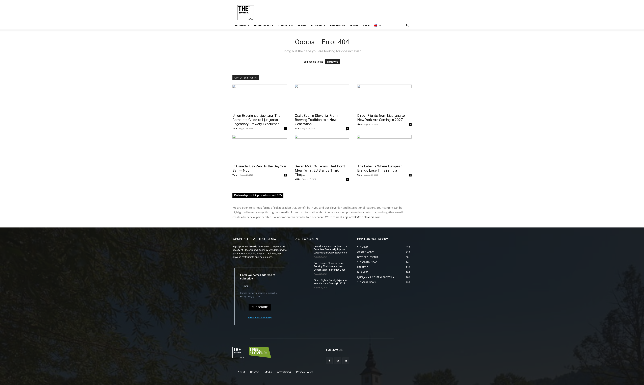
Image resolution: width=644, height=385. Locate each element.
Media (268, 372)
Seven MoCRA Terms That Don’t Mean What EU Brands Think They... (320, 170)
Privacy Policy (304, 372)
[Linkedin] (345, 360)
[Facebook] (329, 360)
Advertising (284, 372)
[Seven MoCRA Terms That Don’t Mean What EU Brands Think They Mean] (322, 148)
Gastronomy (262, 25)
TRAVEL (354, 25)
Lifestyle (284, 25)
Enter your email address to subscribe (257, 277)
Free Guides (337, 25)
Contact (254, 372)
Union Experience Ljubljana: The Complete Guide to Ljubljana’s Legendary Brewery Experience (256, 120)
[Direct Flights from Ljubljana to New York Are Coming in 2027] (384, 98)
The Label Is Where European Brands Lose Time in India (379, 168)
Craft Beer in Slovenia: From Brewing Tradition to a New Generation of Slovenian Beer (329, 266)
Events (302, 25)
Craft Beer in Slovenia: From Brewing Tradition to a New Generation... (316, 120)
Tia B (234, 128)
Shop (366, 25)
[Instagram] (337, 360)
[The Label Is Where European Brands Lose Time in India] (384, 148)
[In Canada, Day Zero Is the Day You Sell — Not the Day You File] (259, 148)
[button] (408, 25)
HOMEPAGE (332, 62)
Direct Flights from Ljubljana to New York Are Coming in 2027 (381, 118)
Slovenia (241, 25)
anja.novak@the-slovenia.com (362, 217)
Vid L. (234, 175)
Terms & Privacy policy (260, 317)
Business (317, 25)
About (241, 372)
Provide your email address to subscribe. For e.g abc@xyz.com (258, 295)
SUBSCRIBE (260, 307)
